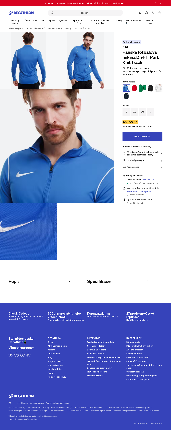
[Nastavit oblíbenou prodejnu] (140, 13)
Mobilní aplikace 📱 (133, 21)
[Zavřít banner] (160, 3)
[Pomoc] (146, 13)
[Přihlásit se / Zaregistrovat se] (153, 13)
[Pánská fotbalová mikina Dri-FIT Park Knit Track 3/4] (57, 146)
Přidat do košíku (142, 136)
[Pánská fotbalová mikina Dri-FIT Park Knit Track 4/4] (28, 231)
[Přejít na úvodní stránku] (21, 13)
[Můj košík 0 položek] (159, 13)
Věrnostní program (149, 21)
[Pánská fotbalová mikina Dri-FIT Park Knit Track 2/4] (28, 60)
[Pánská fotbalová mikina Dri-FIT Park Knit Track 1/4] (85, 60)
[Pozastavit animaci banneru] (156, 3)
